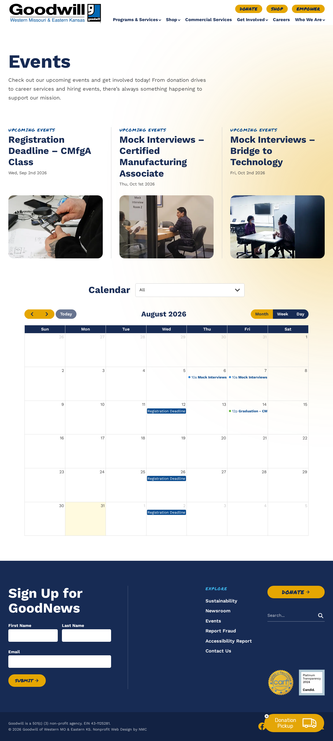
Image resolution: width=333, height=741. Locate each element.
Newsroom (218, 610)
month (261, 314)
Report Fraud (221, 630)
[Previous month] (32, 314)
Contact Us (218, 650)
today (66, 314)
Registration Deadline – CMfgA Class (49, 150)
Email (14, 651)
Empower (308, 9)
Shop (277, 9)
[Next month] (46, 314)
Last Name (73, 625)
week (282, 314)
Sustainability (221, 600)
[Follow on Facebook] (262, 726)
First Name (19, 625)
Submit (24, 680)
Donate (249, 9)
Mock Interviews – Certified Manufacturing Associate (161, 156)
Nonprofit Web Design (112, 729)
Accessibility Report (229, 641)
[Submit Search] (321, 615)
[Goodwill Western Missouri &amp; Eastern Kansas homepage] (55, 13)
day (300, 314)
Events (213, 621)
